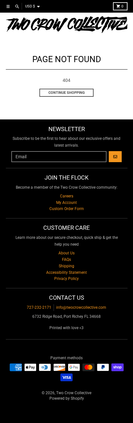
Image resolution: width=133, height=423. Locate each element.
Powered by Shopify (66, 398)
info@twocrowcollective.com (81, 307)
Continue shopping (66, 93)
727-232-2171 (39, 307)
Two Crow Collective (73, 393)
